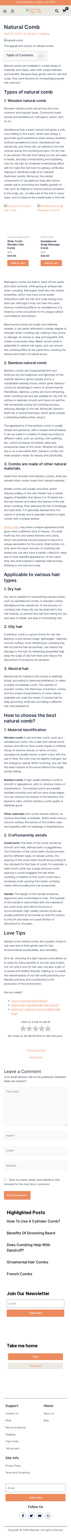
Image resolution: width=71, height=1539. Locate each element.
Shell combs (11, 527)
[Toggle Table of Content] (39, 56)
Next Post (35, 1057)
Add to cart (18, 263)
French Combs (19, 1274)
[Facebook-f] (23, 1515)
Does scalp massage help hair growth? (35, 1005)
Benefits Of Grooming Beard (31, 1233)
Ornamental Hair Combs (27, 1262)
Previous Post (36, 1050)
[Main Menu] (5, 11)
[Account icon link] (12, 11)
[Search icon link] (57, 11)
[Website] (35, 1166)
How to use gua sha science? (29, 1001)
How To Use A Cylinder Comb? (33, 1221)
